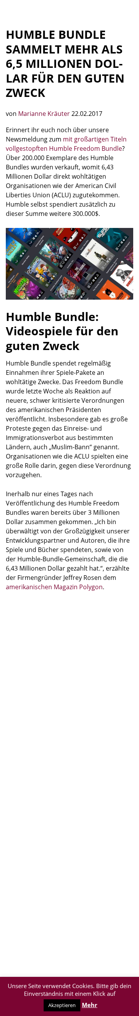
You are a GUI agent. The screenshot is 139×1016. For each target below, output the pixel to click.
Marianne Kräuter (44, 113)
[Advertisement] (69, 673)
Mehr (89, 1005)
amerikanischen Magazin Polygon (54, 587)
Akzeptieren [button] (62, 1005)
